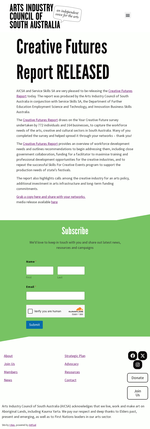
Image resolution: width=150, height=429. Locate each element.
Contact (70, 380)
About (8, 356)
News (8, 380)
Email (31, 287)
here (54, 202)
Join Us (9, 364)
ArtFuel (32, 425)
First (28, 277)
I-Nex (12, 425)
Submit (34, 325)
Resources (72, 372)
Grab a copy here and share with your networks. (51, 196)
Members (11, 372)
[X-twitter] (142, 355)
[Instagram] (137, 364)
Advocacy (72, 364)
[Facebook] (132, 355)
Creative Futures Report (40, 120)
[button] (128, 15)
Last (59, 277)
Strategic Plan (75, 356)
